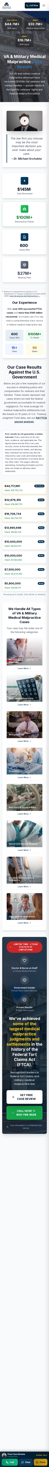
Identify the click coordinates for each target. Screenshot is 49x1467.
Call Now (33, 5)
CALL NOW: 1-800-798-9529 (26, 1112)
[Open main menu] (44, 5)
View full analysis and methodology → (25, 296)
